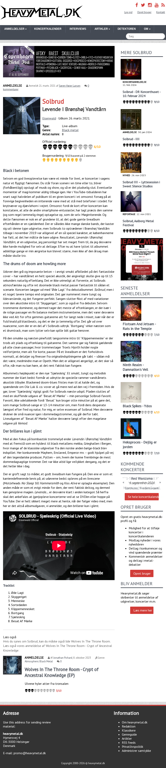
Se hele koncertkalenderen (143, 497)
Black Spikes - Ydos (137, 406)
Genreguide (129, 734)
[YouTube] (157, 5)
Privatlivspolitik (132, 747)
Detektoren (127, 28)
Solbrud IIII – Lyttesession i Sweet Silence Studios (141, 184)
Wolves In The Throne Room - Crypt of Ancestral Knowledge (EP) (62, 672)
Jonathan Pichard (62, 657)
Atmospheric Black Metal (39, 661)
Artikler (127, 738)
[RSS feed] (163, 5)
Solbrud (53, 101)
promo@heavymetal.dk (30, 753)
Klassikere (129, 730)
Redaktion (128, 726)
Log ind (128, 12)
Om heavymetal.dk (134, 722)
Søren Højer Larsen (69, 85)
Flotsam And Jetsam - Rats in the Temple (139, 326)
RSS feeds (129, 742)
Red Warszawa (141, 478)
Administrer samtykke (136, 751)
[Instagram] (150, 5)
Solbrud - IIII (131, 139)
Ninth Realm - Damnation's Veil (135, 367)
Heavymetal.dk (41, 12)
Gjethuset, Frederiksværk (142, 488)
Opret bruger (144, 12)
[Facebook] (136, 5)
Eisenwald (49, 118)
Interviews (78, 28)
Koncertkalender (47, 28)
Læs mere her (142, 610)
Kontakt (160, 12)
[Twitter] (143, 5)
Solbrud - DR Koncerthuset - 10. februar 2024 (142, 94)
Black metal (70, 130)
